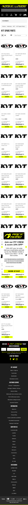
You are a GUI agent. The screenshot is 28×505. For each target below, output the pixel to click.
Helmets (14, 438)
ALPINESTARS (14, 468)
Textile (14, 435)
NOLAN (14, 484)
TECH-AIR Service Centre (14, 396)
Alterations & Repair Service (14, 399)
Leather (14, 433)
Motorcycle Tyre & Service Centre (14, 394)
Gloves (14, 441)
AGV (14, 490)
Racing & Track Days (14, 423)
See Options (7, 126)
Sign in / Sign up (14, 370)
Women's (14, 450)
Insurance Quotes (14, 402)
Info (9, 64)
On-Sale (14, 461)
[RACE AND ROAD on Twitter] (13, 359)
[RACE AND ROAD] (14, 6)
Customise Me (14, 430)
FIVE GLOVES (14, 482)
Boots (14, 444)
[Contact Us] (20, 16)
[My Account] (11, 16)
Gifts (14, 458)
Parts (14, 455)
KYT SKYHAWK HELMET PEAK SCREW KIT (5, 295)
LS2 (14, 473)
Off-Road (14, 447)
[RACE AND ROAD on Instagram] (16, 359)
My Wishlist (14, 376)
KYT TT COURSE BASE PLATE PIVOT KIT (6, 325)
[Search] (25, 10)
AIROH (14, 487)
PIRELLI (14, 479)
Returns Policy (14, 391)
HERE (14, 353)
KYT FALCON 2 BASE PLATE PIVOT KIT (6, 55)
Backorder (7, 66)
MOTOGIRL (14, 476)
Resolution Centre (14, 378)
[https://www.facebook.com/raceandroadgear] (10, 359)
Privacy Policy (14, 414)
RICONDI (14, 470)
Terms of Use (14, 412)
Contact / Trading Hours (14, 385)
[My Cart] (16, 15)
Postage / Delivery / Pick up (14, 388)
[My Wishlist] (6, 15)
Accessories (14, 452)
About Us (14, 409)
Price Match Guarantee (14, 420)
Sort (11, 35)
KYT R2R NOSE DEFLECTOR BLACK (19, 145)
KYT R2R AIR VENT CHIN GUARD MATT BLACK (20, 85)
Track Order (14, 373)
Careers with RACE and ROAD (14, 417)
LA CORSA (14, 493)
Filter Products (5, 21)
